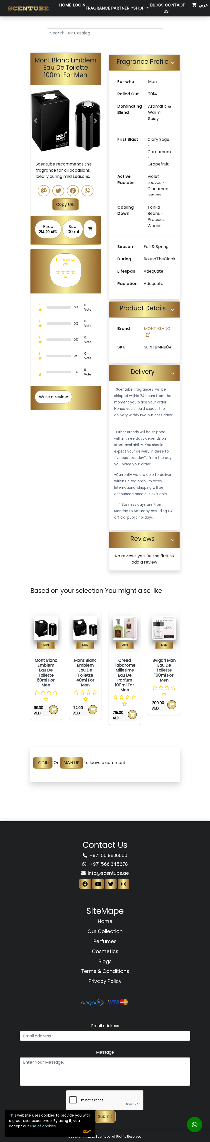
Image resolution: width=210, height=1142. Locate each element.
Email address (105, 1026)
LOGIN (42, 763)
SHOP (139, 8)
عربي (203, 5)
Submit (105, 1116)
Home (65, 5)
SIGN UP (71, 763)
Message (105, 1052)
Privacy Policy (105, 981)
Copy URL (65, 204)
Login (79, 5)
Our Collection (105, 931)
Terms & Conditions (105, 971)
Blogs (156, 5)
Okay (87, 1131)
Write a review (53, 397)
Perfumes (105, 941)
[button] (35, 120)
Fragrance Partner (108, 8)
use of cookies (43, 1126)
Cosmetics (105, 951)
